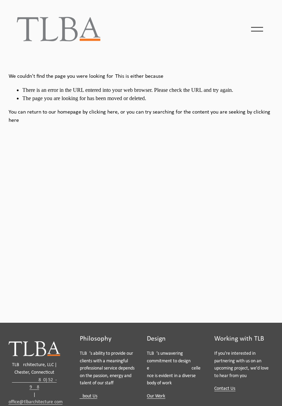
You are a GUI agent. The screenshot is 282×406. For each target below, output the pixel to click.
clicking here (103, 112)
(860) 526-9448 (34, 383)
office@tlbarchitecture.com (36, 402)
